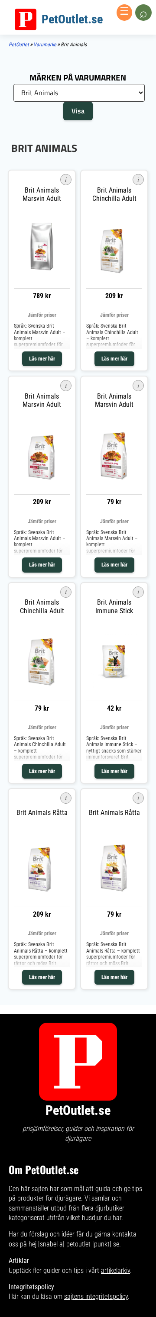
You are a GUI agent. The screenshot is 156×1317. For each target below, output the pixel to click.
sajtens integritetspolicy (96, 1296)
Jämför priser (42, 315)
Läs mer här (42, 358)
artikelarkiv (115, 1270)
